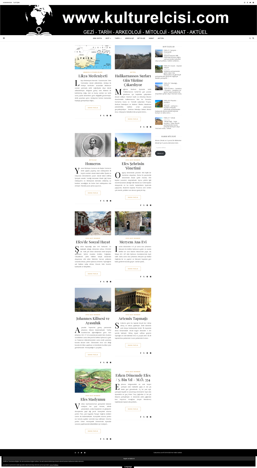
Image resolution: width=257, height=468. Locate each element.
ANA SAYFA (97, 38)
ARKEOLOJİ (129, 38)
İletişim (16, 2)
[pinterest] (253, 2)
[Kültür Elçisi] (128, 20)
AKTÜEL (161, 38)
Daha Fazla (93, 108)
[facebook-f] (247, 2)
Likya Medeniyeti (93, 75)
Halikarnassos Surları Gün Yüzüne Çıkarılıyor (133, 80)
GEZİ (107, 38)
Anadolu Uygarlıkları (93, 72)
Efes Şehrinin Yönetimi (133, 165)
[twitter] (250, 2)
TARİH (117, 38)
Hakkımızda (7, 2)
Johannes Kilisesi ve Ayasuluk (93, 320)
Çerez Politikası (54, 465)
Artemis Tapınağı (133, 318)
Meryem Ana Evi (133, 241)
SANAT (151, 38)
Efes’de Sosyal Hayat (93, 241)
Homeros (93, 163)
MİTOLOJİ (141, 38)
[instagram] (244, 2)
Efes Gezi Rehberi (133, 160)
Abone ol (160, 153)
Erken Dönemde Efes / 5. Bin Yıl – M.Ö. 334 (133, 377)
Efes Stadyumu (93, 399)
